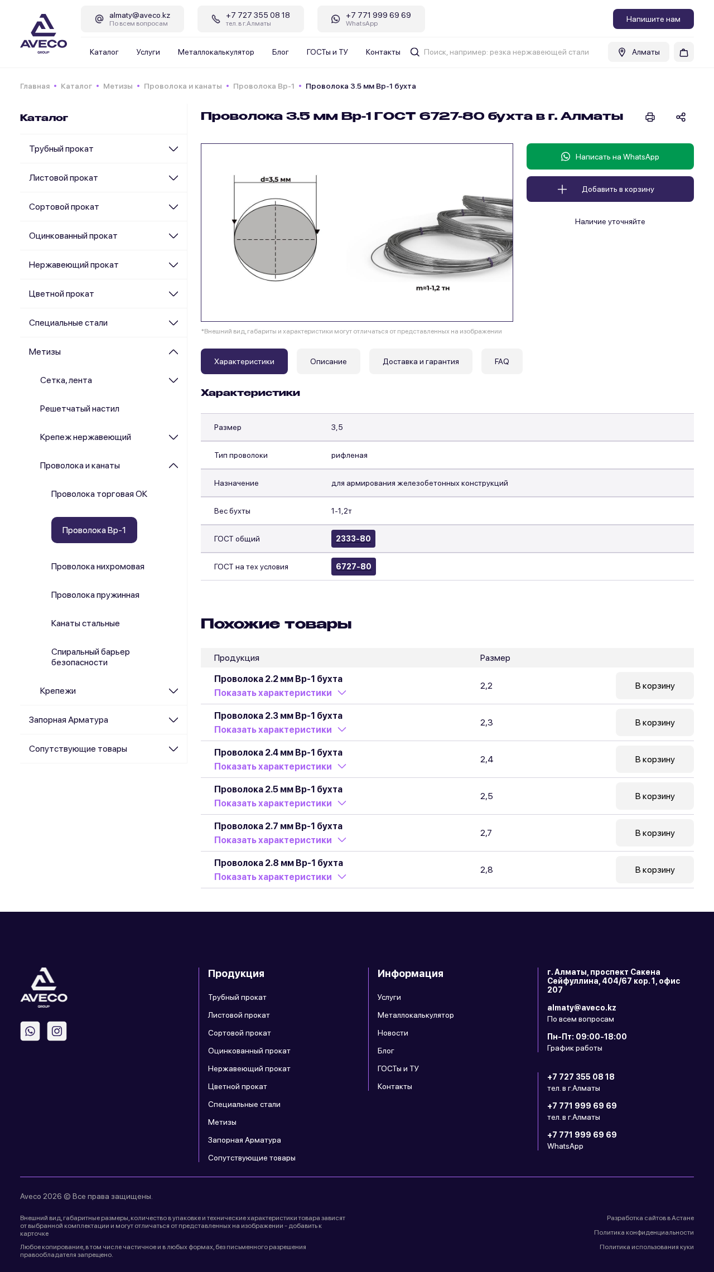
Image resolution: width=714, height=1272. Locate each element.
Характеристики (244, 361)
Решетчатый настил (79, 408)
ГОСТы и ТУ (327, 51)
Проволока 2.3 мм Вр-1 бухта (278, 715)
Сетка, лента (66, 380)
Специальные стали (68, 322)
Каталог (104, 51)
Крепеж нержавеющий (85, 437)
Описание (328, 361)
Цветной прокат (61, 293)
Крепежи (58, 690)
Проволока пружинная (95, 594)
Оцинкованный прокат (73, 235)
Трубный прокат (61, 148)
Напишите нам (653, 18)
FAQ (502, 361)
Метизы (118, 85)
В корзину (655, 685)
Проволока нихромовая (97, 566)
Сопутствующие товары (78, 748)
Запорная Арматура (68, 719)
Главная (35, 85)
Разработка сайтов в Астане (650, 1218)
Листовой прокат (63, 177)
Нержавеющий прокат (74, 264)
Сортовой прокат (64, 206)
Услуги (148, 51)
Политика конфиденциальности (644, 1232)
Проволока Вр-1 (264, 85)
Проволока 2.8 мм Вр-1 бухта (278, 863)
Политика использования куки (647, 1247)
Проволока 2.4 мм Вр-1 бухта (278, 752)
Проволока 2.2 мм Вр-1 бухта (278, 679)
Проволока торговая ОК (99, 494)
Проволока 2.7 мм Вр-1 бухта (278, 826)
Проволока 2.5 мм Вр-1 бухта (278, 789)
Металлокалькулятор (216, 51)
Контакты (383, 51)
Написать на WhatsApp (617, 156)
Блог (280, 51)
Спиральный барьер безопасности (90, 657)
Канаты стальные (85, 623)
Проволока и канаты (183, 85)
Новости (393, 1032)
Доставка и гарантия (421, 361)
